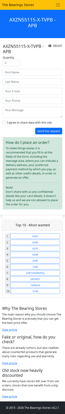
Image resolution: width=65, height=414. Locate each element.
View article (9, 330)
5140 (35, 291)
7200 (35, 266)
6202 (35, 236)
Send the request (48, 131)
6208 (35, 254)
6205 (35, 248)
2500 (35, 260)
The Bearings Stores (18, 4)
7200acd (35, 285)
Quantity (8, 57)
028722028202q (35, 273)
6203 (35, 242)
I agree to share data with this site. (29, 122)
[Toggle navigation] (58, 4)
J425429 (35, 279)
